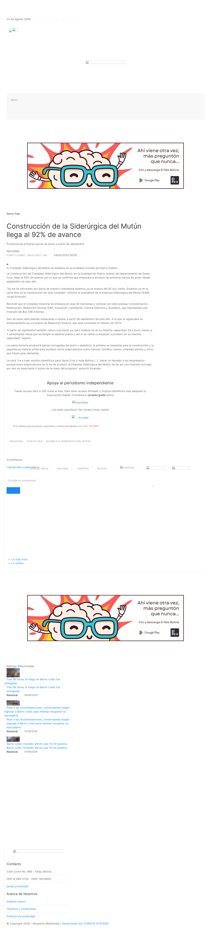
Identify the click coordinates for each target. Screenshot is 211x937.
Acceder (83, 417)
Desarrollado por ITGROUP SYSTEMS (85, 923)
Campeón (83, 468)
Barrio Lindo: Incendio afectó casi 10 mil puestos (37, 743)
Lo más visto (20, 559)
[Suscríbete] (80, 402)
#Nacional (16, 441)
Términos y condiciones (21, 909)
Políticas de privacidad (21, 916)
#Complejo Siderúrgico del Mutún (68, 441)
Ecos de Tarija (39, 468)
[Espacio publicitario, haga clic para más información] (105, 165)
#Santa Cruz (35, 441)
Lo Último (18, 563)
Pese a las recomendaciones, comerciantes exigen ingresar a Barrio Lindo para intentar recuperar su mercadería (36, 711)
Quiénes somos (16, 901)
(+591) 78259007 (90, 426)
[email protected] (17, 886)
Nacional (63, 468)
